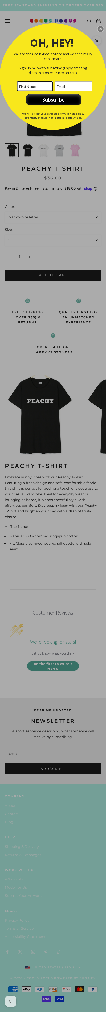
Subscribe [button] (53, 99)
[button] (101, 29)
